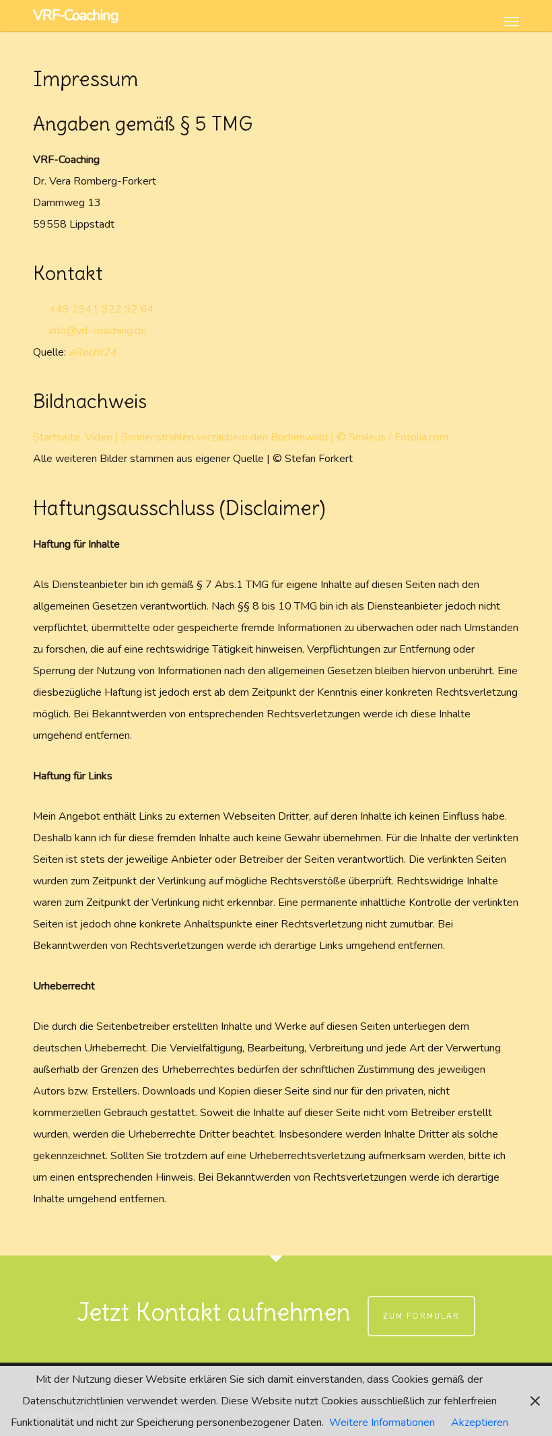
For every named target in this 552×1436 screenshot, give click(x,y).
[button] (511, 14)
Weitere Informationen (382, 1422)
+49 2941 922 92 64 (100, 309)
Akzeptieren (479, 1422)
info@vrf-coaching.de (96, 330)
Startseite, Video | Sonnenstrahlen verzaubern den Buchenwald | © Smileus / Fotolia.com (240, 437)
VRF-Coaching (75, 15)
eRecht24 (92, 352)
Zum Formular (421, 1316)
